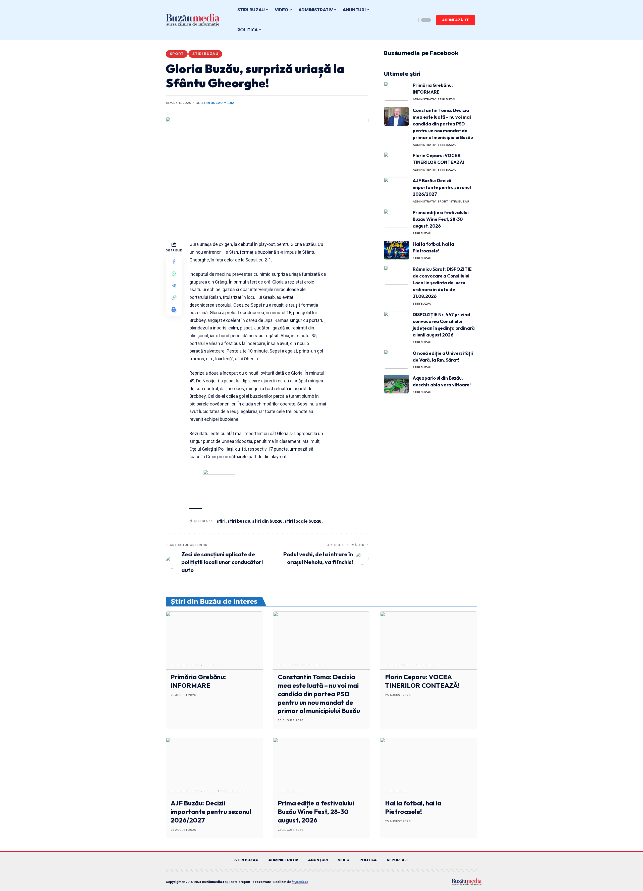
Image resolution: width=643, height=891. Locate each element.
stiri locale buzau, (304, 521)
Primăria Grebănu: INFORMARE (198, 681)
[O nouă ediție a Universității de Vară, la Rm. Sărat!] (396, 359)
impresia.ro (300, 882)
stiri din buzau (267, 521)
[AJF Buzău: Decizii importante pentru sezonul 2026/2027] (396, 186)
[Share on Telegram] (174, 286)
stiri (221, 521)
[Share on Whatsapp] (174, 274)
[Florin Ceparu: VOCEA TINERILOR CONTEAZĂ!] (396, 161)
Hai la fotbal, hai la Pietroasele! (413, 807)
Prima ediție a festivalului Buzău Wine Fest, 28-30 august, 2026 (441, 219)
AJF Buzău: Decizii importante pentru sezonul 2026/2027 (442, 187)
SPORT (177, 54)
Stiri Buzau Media (217, 103)
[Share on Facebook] (174, 262)
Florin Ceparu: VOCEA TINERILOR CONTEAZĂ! (422, 681)
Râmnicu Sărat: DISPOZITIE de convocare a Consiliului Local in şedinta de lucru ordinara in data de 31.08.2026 (442, 282)
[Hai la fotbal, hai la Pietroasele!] (396, 250)
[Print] (174, 310)
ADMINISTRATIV (424, 99)
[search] (411, 20)
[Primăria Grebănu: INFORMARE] (396, 91)
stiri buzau (239, 521)
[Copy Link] (174, 298)
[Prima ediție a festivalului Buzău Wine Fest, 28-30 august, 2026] (396, 218)
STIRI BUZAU (205, 54)
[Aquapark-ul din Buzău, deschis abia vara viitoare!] (396, 384)
